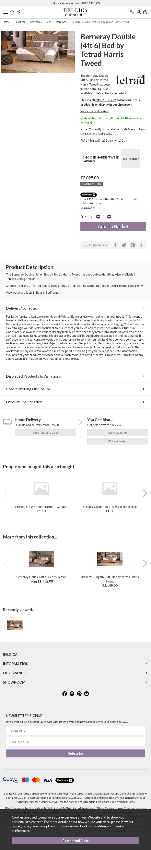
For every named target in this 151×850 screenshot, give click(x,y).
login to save (98, 245)
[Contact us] (132, 12)
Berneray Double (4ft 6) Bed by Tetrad (41, 577)
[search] (12, 12)
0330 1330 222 (105, 100)
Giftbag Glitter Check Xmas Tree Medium (110, 506)
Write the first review (94, 111)
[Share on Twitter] (124, 245)
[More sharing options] (142, 245)
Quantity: (87, 216)
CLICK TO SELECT (131, 159)
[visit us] (19, 12)
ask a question (118, 432)
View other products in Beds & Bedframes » (34, 292)
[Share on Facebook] (115, 245)
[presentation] (6, 493)
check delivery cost (45, 432)
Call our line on (75, 3)
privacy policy (21, 826)
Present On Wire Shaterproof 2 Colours (41, 506)
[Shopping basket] (145, 12)
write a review (118, 441)
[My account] (139, 12)
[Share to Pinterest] (133, 245)
